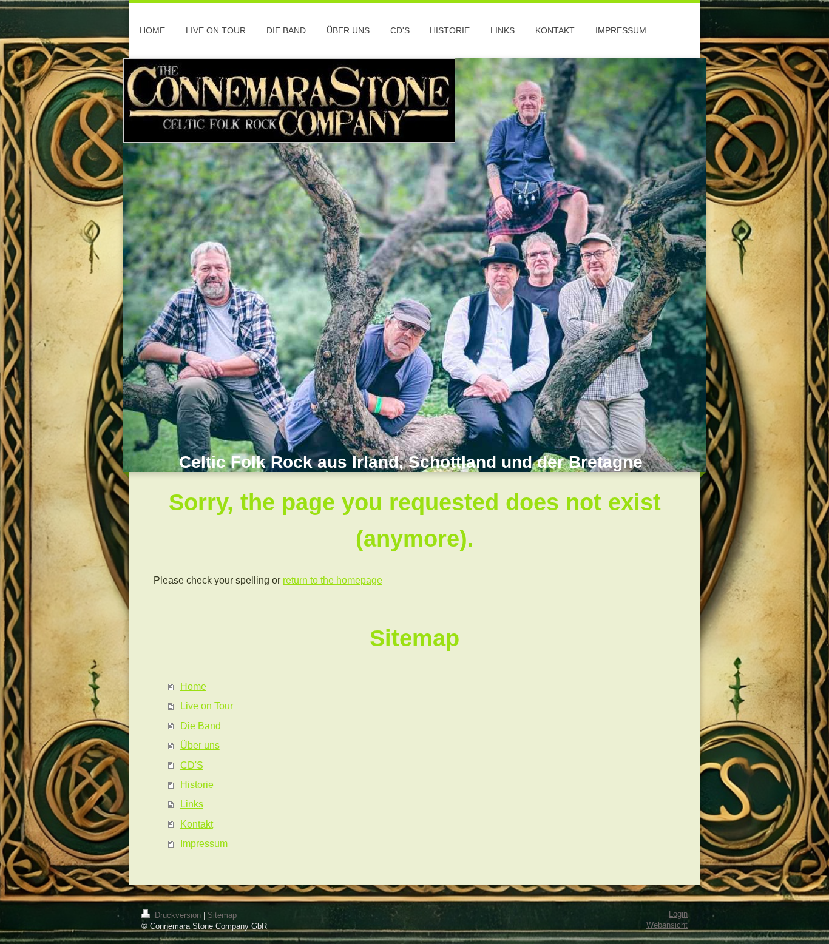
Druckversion (177, 915)
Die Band (200, 725)
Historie (197, 784)
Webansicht (667, 925)
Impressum (204, 843)
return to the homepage (332, 580)
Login (678, 914)
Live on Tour (206, 705)
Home (193, 686)
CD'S (191, 765)
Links (191, 803)
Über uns (200, 745)
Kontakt (196, 823)
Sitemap (222, 915)
